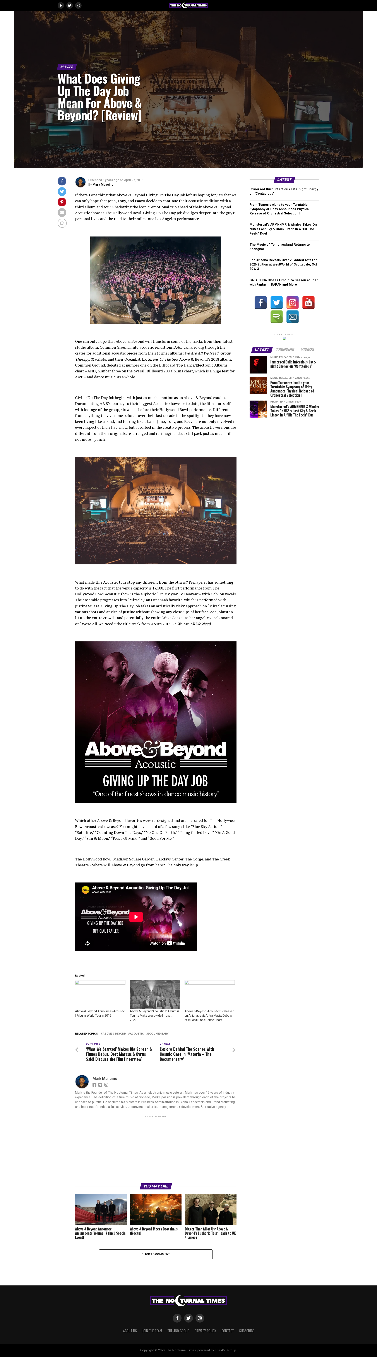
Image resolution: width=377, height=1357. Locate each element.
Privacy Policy (205, 1330)
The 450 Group (178, 1330)
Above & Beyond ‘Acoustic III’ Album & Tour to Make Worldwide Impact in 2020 (154, 1015)
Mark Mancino (103, 184)
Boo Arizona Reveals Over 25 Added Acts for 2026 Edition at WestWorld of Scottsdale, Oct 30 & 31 (283, 264)
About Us (130, 1330)
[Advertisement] (155, 1149)
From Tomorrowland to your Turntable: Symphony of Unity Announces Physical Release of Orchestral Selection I (280, 209)
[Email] (292, 316)
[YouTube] (308, 302)
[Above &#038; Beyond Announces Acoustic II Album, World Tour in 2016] (100, 994)
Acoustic (137, 1033)
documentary (158, 1033)
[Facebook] (260, 302)
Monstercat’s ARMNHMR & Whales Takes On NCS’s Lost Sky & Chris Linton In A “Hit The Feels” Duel (283, 229)
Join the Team (152, 1330)
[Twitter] (276, 302)
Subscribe (246, 1330)
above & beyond (114, 1033)
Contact (227, 1330)
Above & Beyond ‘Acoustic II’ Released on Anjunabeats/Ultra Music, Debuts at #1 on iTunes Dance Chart (209, 1015)
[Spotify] (276, 316)
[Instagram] (292, 302)
